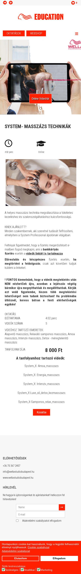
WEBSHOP (36, 33)
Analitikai (29, 570)
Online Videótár (40, 98)
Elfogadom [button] (59, 558)
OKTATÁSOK (14, 33)
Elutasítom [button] (20, 558)
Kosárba (41, 412)
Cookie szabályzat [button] (38, 547)
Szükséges (11, 570)
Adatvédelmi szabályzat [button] (16, 550)
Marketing (46, 570)
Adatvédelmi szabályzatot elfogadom (41, 520)
